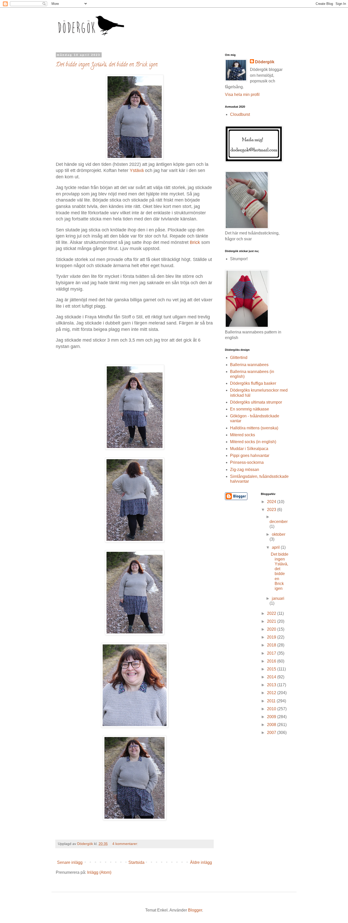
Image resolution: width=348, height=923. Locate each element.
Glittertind (238, 357)
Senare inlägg (70, 862)
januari (278, 598)
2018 (272, 645)
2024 (272, 502)
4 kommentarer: (125, 844)
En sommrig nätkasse (249, 409)
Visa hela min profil (242, 94)
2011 (272, 701)
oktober (278, 534)
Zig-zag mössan (244, 469)
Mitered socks (242, 435)
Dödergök (264, 62)
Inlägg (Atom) (99, 872)
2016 (272, 661)
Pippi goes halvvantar (249, 455)
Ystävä (137, 170)
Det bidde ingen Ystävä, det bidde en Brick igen (106, 65)
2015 (272, 669)
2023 (272, 509)
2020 (272, 629)
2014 (272, 677)
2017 (272, 653)
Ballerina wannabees (249, 365)
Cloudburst (240, 114)
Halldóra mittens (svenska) (254, 428)
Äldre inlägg (201, 862)
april (276, 547)
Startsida (136, 862)
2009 (272, 717)
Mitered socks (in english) (253, 442)
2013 (272, 685)
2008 (272, 724)
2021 (272, 621)
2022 (272, 613)
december (279, 521)
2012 (272, 693)
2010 (272, 709)
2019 (272, 637)
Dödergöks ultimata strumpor (256, 402)
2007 (272, 732)
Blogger (195, 910)
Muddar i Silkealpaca (249, 448)
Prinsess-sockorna (247, 462)
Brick (195, 242)
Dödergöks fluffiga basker (253, 383)
